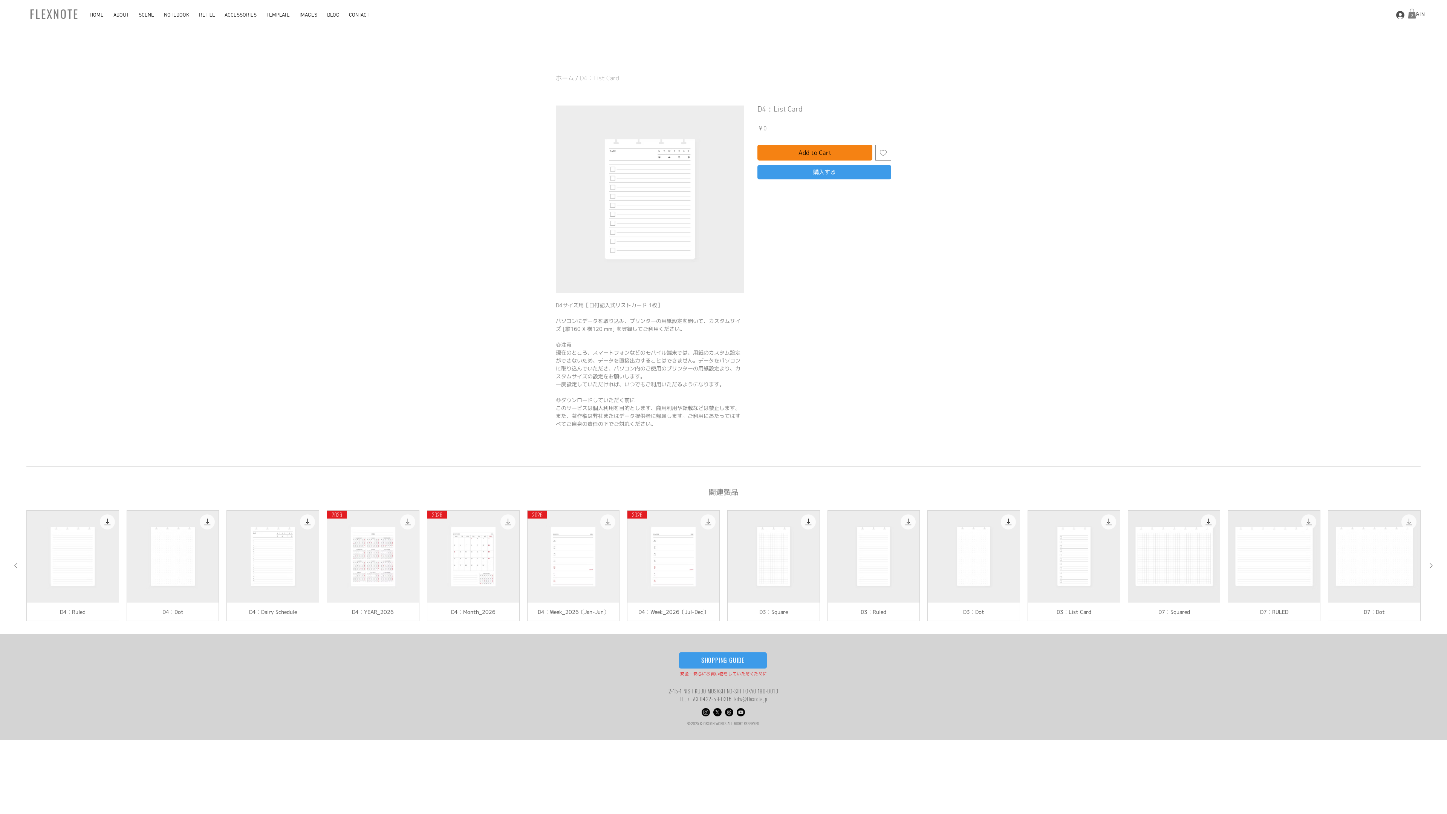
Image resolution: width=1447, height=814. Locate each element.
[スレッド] (729, 712)
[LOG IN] (1399, 15)
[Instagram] (706, 712)
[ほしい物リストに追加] (883, 153)
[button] (122, 15)
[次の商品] (1431, 565)
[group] (723, 565)
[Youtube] (741, 712)
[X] (717, 712)
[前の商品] (15, 565)
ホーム (565, 78)
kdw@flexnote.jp (751, 699)
